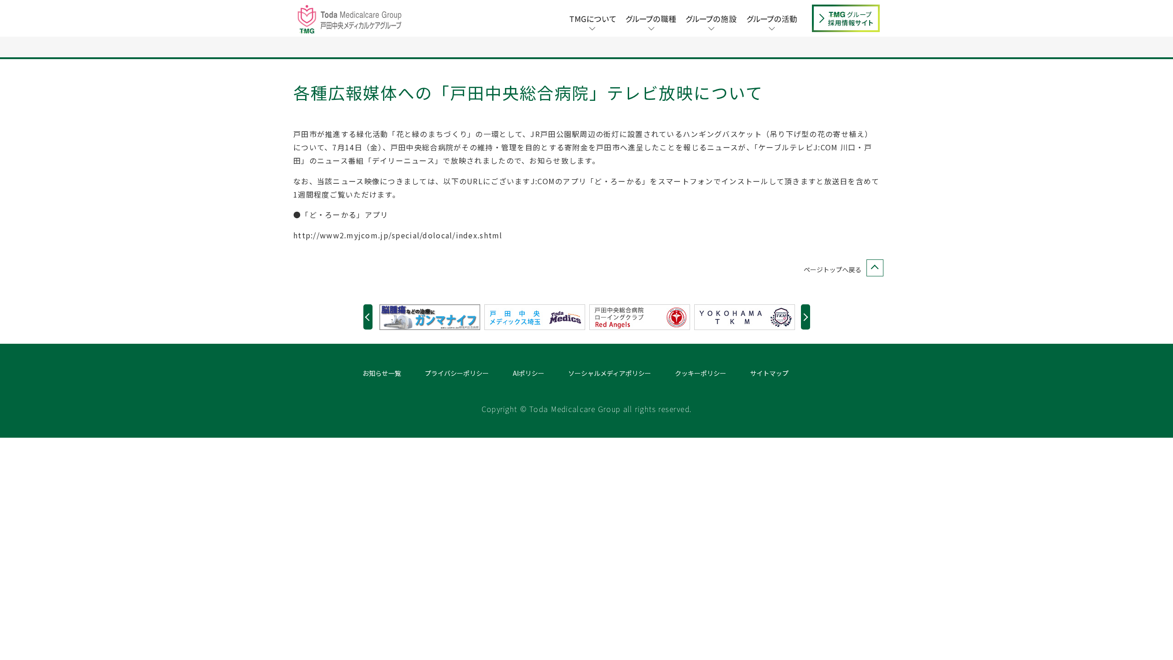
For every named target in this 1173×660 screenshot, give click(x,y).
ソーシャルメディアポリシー (609, 373)
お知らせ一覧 (381, 373)
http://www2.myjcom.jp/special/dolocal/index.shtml (398, 235)
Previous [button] (368, 317)
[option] (431, 317)
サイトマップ (769, 373)
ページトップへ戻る (832, 269)
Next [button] (805, 317)
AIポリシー (528, 373)
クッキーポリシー (700, 373)
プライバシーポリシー (457, 373)
